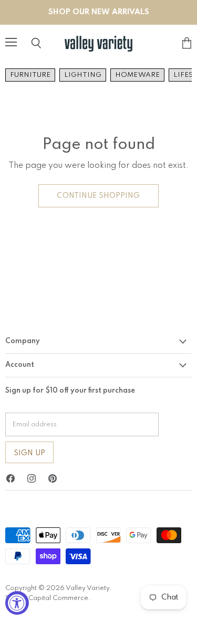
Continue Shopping (98, 195)
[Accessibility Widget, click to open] (17, 603)
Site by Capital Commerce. (47, 598)
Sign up (29, 453)
